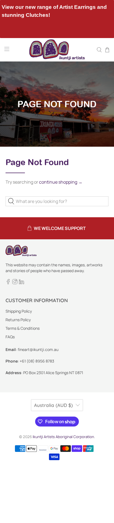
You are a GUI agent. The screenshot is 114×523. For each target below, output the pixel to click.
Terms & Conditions (23, 328)
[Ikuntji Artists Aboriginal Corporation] (57, 49)
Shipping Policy (19, 311)
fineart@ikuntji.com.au (38, 349)
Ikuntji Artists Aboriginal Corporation (63, 436)
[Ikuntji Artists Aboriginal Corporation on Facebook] (8, 282)
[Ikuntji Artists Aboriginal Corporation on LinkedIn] (21, 282)
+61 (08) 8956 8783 (37, 361)
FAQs (10, 336)
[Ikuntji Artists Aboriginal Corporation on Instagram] (14, 282)
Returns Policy (18, 319)
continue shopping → (60, 182)
